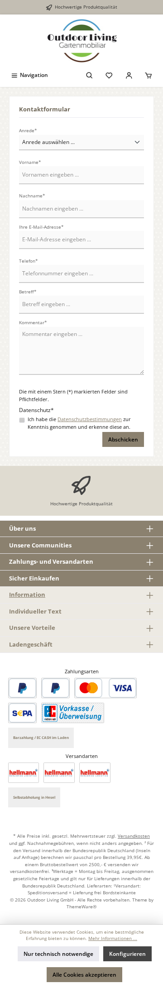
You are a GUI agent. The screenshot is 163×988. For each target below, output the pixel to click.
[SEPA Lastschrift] (22, 713)
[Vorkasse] (72, 713)
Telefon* (28, 261)
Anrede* (28, 131)
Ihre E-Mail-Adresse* (41, 227)
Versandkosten (134, 836)
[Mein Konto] (129, 74)
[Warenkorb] (148, 74)
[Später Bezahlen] (55, 688)
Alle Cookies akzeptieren (84, 974)
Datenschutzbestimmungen (90, 419)
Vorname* (30, 162)
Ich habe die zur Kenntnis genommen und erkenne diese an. (79, 423)
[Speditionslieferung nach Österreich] (59, 773)
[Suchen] (90, 74)
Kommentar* (33, 323)
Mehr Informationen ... (112, 938)
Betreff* (28, 292)
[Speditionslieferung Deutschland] (23, 773)
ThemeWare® (81, 906)
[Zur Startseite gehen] (81, 41)
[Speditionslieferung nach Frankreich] (94, 773)
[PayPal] (22, 688)
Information (27, 594)
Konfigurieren (127, 954)
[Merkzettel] (109, 74)
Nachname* (32, 196)
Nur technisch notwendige (58, 954)
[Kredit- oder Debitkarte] (105, 688)
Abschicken (123, 439)
